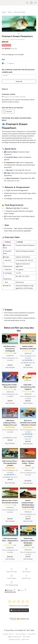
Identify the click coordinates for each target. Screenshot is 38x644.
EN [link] (10, 634)
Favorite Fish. (26, 578)
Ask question (21, 39)
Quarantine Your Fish (14, 639)
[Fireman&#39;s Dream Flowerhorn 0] (19, 24)
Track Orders (11, 578)
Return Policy (26, 637)
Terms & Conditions (20, 634)
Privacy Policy (32, 634)
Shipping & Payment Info (14, 637)
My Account (26, 572)
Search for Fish (12, 572)
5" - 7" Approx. (9, 63)
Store (10, 12)
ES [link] (13, 634)
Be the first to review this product (19, 606)
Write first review (20, 610)
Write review (14, 39)
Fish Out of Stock (19, 12)
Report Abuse (25, 639)
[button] (27, 3)
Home (4, 12)
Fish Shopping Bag (11, 585)
